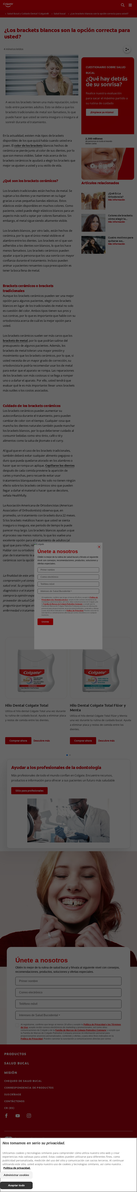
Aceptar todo (16, 1185)
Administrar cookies (16, 1175)
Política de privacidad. (17, 1168)
